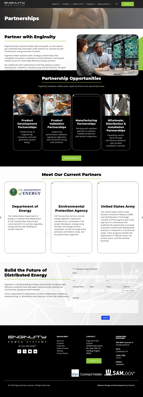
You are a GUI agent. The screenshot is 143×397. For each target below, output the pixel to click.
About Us (55, 4)
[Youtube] (30, 351)
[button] (116, 4)
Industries (90, 4)
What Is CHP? (78, 4)
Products (66, 4)
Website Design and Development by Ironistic (116, 385)
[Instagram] (24, 351)
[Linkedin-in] (35, 351)
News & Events (103, 4)
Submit (105, 318)
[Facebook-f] (19, 351)
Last (107, 281)
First (74, 281)
